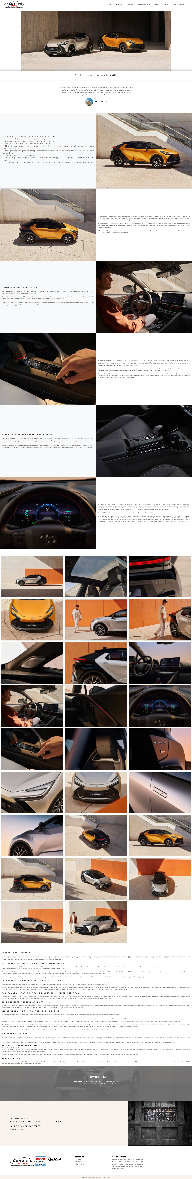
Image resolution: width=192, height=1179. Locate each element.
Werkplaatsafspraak (144, 4)
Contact (165, 4)
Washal (157, 4)
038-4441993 (81, 1164)
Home (110, 4)
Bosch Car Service (178, 4)
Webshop (130, 4)
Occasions (119, 4)
